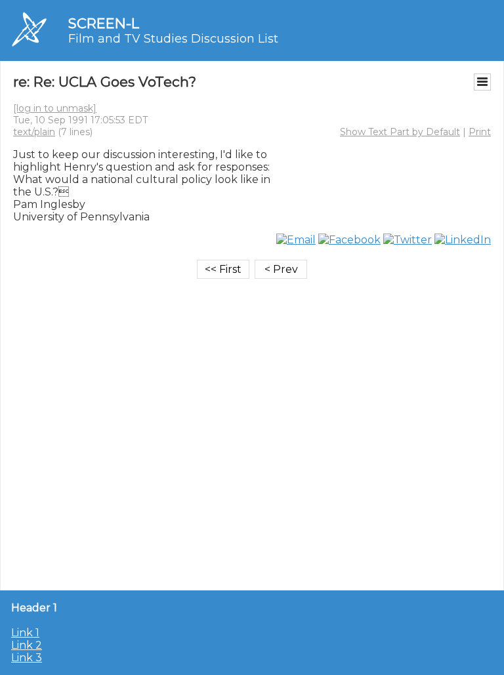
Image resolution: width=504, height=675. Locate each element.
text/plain (34, 132)
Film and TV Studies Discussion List (173, 38)
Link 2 (26, 645)
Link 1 (25, 632)
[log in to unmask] (54, 108)
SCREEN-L (103, 23)
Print (480, 132)
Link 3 (26, 657)
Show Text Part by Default (400, 132)
